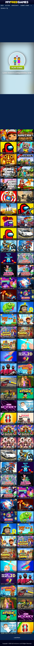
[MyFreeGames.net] (17, 1)
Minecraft (15, 5)
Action (7, 5)
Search (4, 8)
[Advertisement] (17, 26)
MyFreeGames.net (16, 643)
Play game (17, 68)
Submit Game (24, 5)
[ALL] (31, 5)
